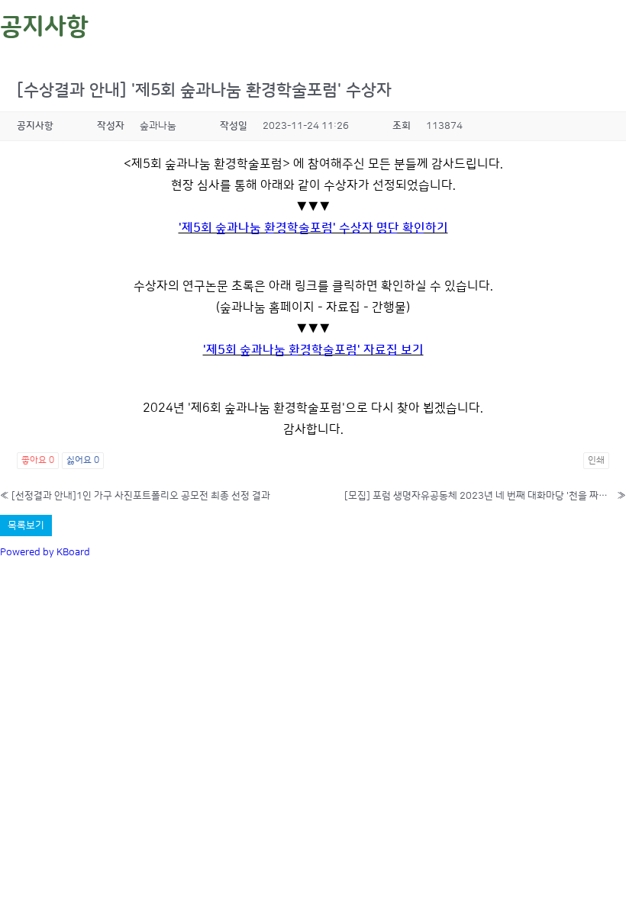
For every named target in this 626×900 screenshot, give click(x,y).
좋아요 (37, 460)
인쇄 (596, 460)
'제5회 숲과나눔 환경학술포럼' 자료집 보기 (313, 350)
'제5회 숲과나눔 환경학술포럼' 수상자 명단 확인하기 (313, 228)
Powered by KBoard (45, 552)
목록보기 (26, 525)
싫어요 (82, 460)
